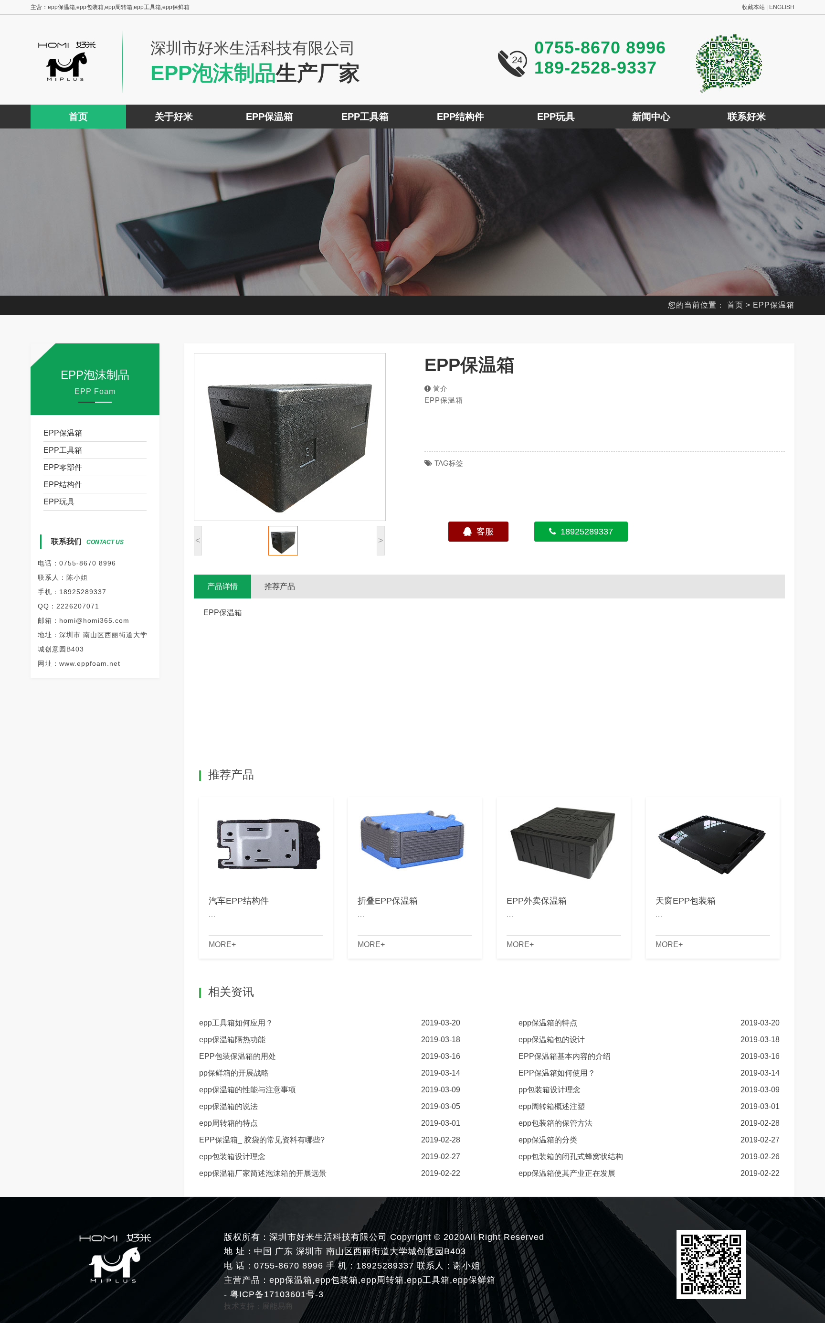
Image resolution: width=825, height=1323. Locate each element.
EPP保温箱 (269, 116)
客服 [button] (485, 531)
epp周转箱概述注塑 (551, 1106)
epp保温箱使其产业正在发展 (566, 1173)
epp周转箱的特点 (228, 1123)
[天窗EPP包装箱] (713, 841)
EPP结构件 (460, 116)
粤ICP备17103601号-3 (275, 1294)
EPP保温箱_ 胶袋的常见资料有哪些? (262, 1140)
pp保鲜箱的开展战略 (234, 1073)
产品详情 (222, 586)
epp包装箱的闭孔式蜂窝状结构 (570, 1156)
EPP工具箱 (365, 116)
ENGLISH (781, 7)
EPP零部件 (62, 467)
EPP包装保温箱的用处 (237, 1056)
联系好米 (747, 116)
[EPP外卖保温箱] (564, 841)
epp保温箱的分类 (547, 1140)
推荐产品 (279, 586)
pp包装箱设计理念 (549, 1090)
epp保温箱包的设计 (551, 1039)
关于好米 (174, 116)
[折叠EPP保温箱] (415, 841)
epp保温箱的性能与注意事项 (247, 1090)
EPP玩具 (556, 116)
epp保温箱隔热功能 (232, 1039)
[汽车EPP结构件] (266, 841)
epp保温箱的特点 (547, 1023)
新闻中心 (651, 116)
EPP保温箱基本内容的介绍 (564, 1056)
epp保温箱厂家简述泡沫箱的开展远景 (263, 1173)
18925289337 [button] (587, 531)
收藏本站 (753, 7)
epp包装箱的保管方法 (555, 1123)
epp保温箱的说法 (228, 1106)
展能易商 (277, 1306)
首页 (78, 116)
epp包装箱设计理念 (232, 1156)
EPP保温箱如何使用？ (556, 1073)
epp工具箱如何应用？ (236, 1023)
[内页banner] (412, 212)
